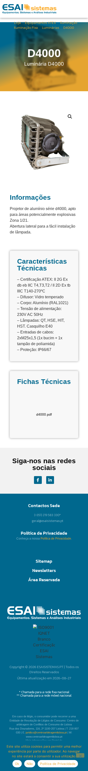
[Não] (80, 755)
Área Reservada (44, 579)
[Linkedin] (50, 480)
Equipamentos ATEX (40, 22)
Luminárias (50, 27)
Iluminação (68, 22)
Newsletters (44, 570)
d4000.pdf (44, 414)
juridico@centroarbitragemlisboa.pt (46, 732)
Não (30, 764)
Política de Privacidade (56, 538)
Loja (17, 22)
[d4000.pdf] (44, 403)
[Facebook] (38, 480)
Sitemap (44, 561)
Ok (17, 764)
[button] (67, 9)
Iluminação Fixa (26, 27)
